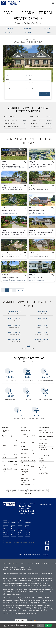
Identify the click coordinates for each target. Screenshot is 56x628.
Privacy (23, 563)
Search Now (44, 93)
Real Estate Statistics (28, 28)
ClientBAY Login (45, 563)
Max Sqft (30, 86)
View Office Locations (45, 504)
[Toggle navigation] (53, 3)
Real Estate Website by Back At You (11, 563)
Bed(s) (7, 79)
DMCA (37, 563)
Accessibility (30, 563)
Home (5, 520)
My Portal (5, 529)
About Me (5, 525)
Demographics (28, 32)
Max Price (30, 73)
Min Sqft (8, 86)
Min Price (8, 73)
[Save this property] (25, 150)
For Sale (6, 523)
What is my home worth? (6, 534)
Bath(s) (29, 79)
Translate (38, 620)
